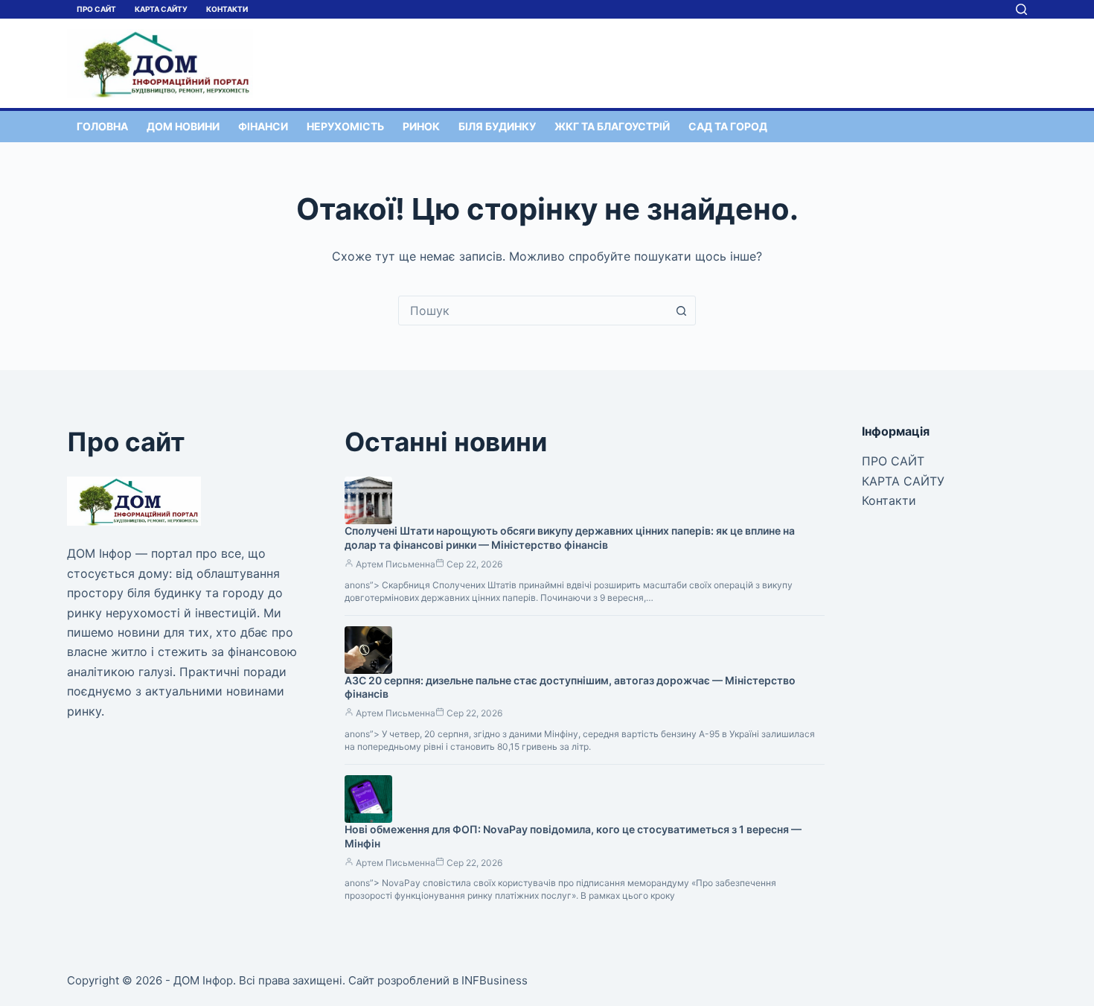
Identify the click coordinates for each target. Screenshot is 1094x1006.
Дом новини (183, 126)
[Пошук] (1021, 9)
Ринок (421, 126)
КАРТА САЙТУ (161, 8)
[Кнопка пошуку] (681, 310)
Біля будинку (497, 126)
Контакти (227, 8)
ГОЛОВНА (102, 126)
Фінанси (263, 126)
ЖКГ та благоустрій (612, 126)
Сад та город (727, 126)
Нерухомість (345, 126)
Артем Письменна (395, 564)
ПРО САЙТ (96, 8)
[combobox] (533, 310)
